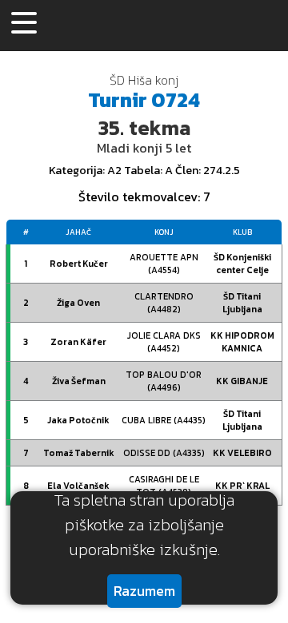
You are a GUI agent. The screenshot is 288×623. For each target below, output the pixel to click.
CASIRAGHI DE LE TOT (164, 485)
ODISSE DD (164, 452)
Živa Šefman (79, 381)
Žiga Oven (78, 302)
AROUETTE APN (164, 263)
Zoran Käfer (78, 341)
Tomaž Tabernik (78, 452)
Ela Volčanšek (78, 485)
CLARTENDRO (164, 302)
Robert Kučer (79, 263)
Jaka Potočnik (78, 420)
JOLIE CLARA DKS (164, 342)
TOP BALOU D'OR (164, 381)
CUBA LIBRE (164, 420)
